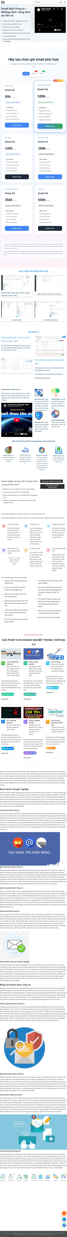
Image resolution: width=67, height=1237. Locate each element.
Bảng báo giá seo (49, 1234)
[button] (65, 2)
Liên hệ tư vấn (7, 694)
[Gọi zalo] (64, 1219)
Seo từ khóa (34, 1233)
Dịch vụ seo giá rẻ (6, 1233)
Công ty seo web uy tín (24, 1233)
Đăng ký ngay (17, 125)
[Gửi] (60, 2)
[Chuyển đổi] (2, 581)
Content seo (34, 1234)
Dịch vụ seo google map (19, 1234)
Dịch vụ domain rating (43, 1233)
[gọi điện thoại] (64, 1213)
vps (39, 552)
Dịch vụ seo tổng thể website (57, 1233)
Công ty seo (15, 1233)
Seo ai (28, 1234)
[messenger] (64, 1225)
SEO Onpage (41, 1234)
